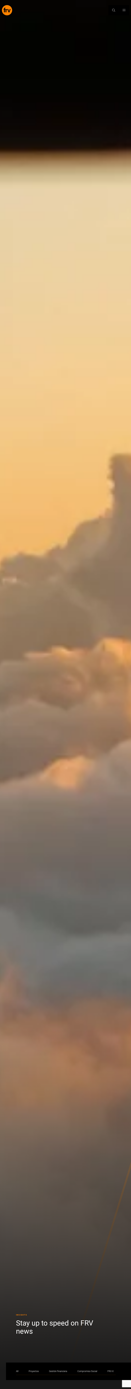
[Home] (7, 10)
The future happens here (3, 694)
